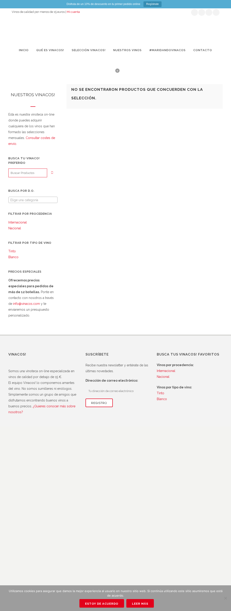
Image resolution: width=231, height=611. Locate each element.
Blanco (13, 257)
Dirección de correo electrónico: (111, 380)
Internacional (17, 222)
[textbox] (33, 200)
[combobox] (33, 200)
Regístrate (152, 4)
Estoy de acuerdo (101, 603)
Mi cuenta (73, 12)
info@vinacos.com (26, 304)
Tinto (12, 251)
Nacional (14, 228)
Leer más (140, 603)
